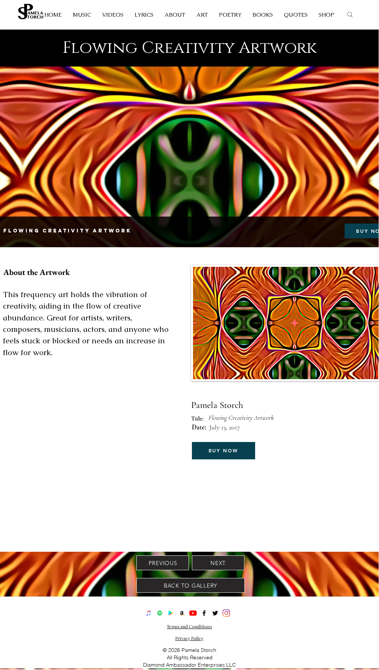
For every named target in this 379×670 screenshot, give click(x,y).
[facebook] (204, 613)
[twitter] (215, 613)
